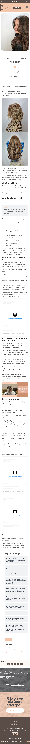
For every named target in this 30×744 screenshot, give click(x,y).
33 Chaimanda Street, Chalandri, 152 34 (15, 730)
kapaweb (27, 741)
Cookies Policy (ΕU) (15, 738)
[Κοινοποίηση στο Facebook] (8, 664)
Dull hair (7, 647)
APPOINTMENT (17, 7)
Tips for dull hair (15, 651)
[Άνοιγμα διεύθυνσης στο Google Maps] (3, 1)
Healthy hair (14, 649)
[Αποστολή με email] (21, 664)
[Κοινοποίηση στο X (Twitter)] (11, 664)
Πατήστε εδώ (15, 710)
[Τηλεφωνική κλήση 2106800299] (2, 1)
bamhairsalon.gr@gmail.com (15, 728)
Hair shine (20, 647)
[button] (15, 389)
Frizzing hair (13, 647)
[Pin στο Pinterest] (18, 664)
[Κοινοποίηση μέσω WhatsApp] (15, 664)
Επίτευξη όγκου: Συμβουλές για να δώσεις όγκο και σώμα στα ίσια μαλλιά (14, 211)
